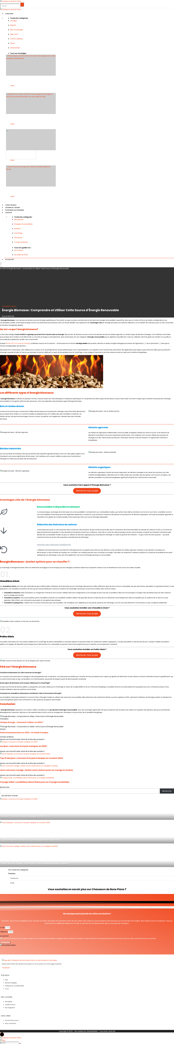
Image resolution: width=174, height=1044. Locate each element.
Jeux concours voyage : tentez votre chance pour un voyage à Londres (36, 770)
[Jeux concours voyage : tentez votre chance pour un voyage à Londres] (29, 846)
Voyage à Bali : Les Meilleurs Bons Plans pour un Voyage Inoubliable (34, 782)
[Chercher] (22, 5)
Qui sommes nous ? (12, 1020)
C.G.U (7, 989)
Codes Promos (10, 205)
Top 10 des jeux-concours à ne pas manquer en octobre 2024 (31, 758)
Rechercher (4, 787)
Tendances (14, 878)
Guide (12, 883)
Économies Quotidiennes (14, 210)
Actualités (9, 259)
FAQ (6, 980)
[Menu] (1, 264)
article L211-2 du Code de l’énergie (18, 343)
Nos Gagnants (10, 1008)
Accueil (3, 268)
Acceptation (4, 936)
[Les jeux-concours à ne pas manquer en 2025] (18, 799)
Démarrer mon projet (87, 490)
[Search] (1, 266)
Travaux (8, 213)
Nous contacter (10, 1023)
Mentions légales (11, 983)
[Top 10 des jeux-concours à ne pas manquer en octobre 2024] (25, 822)
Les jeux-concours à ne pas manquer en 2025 (23, 746)
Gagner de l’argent (12, 208)
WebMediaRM (92, 1031)
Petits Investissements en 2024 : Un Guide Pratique (24, 732)
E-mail (2, 928)
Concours (9, 14)
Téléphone (4, 932)
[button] (87, 672)
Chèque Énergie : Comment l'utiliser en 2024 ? (21, 722)
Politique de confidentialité (14, 986)
